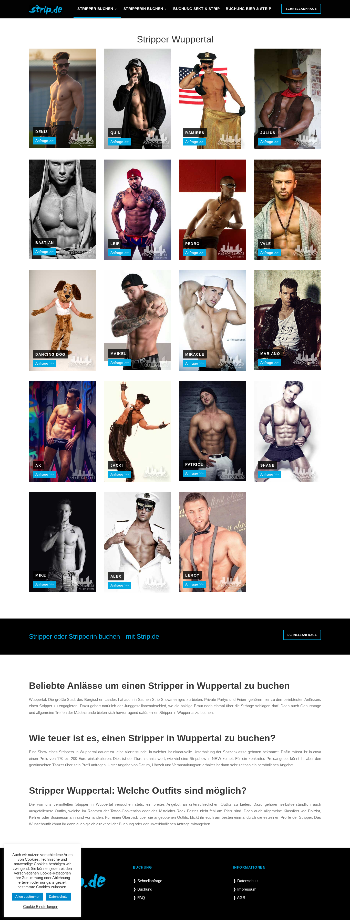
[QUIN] (137, 98)
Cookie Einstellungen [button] (40, 907)
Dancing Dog (50, 354)
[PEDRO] (212, 209)
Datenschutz (58, 896)
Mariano (270, 354)
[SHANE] (287, 431)
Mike (40, 575)
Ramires (194, 133)
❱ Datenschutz (246, 881)
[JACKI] (137, 431)
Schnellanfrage (301, 8)
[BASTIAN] (62, 209)
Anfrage (41, 141)
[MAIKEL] (137, 320)
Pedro (192, 244)
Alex (115, 576)
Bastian (44, 243)
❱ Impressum (244, 889)
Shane (267, 465)
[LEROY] (212, 542)
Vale (265, 244)
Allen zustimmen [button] (27, 896)
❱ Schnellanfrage (147, 881)
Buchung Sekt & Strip (196, 9)
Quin (115, 133)
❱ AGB (239, 897)
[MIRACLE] (212, 320)
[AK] (62, 431)
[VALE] (287, 209)
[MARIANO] (287, 320)
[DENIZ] (62, 98)
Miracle (194, 354)
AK (38, 465)
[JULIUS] (287, 98)
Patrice (194, 464)
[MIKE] (62, 542)
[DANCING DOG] (62, 320)
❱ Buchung (142, 889)
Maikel (118, 354)
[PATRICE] (212, 431)
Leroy (192, 575)
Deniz (41, 132)
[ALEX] (137, 542)
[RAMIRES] (212, 98)
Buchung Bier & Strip (248, 9)
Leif (115, 244)
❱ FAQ (139, 897)
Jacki (116, 465)
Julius (267, 133)
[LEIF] (137, 209)
